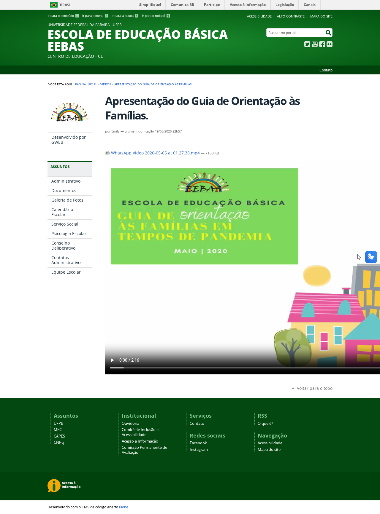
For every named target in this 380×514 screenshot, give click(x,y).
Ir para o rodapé (155, 15)
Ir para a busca (124, 15)
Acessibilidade (259, 16)
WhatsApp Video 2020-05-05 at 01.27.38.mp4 (155, 153)
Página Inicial (86, 84)
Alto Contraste (291, 16)
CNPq (59, 442)
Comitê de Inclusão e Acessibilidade (140, 432)
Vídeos (105, 84)
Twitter (307, 44)
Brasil (66, 4)
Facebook (322, 44)
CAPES (59, 436)
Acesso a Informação (140, 441)
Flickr (329, 44)
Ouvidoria (130, 423)
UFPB (58, 423)
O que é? (265, 423)
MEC (58, 429)
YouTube (315, 44)
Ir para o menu (94, 15)
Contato (325, 70)
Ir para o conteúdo (63, 15)
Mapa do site (321, 16)
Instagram (199, 449)
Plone (123, 507)
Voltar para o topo (314, 388)
